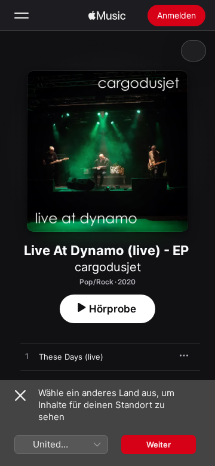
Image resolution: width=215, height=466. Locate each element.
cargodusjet (108, 267)
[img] (106, 15)
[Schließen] (20, 395)
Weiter (158, 444)
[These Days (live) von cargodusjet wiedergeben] (27, 356)
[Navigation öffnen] (21, 15)
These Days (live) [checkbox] (71, 356)
